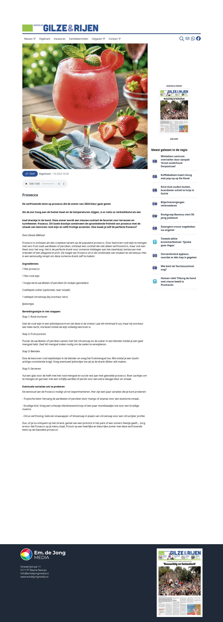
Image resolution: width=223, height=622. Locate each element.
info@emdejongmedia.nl (34, 573)
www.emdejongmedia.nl (34, 576)
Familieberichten (78, 38)
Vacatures (59, 38)
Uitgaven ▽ (98, 38)
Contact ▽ (115, 38)
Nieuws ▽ (30, 38)
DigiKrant (44, 38)
